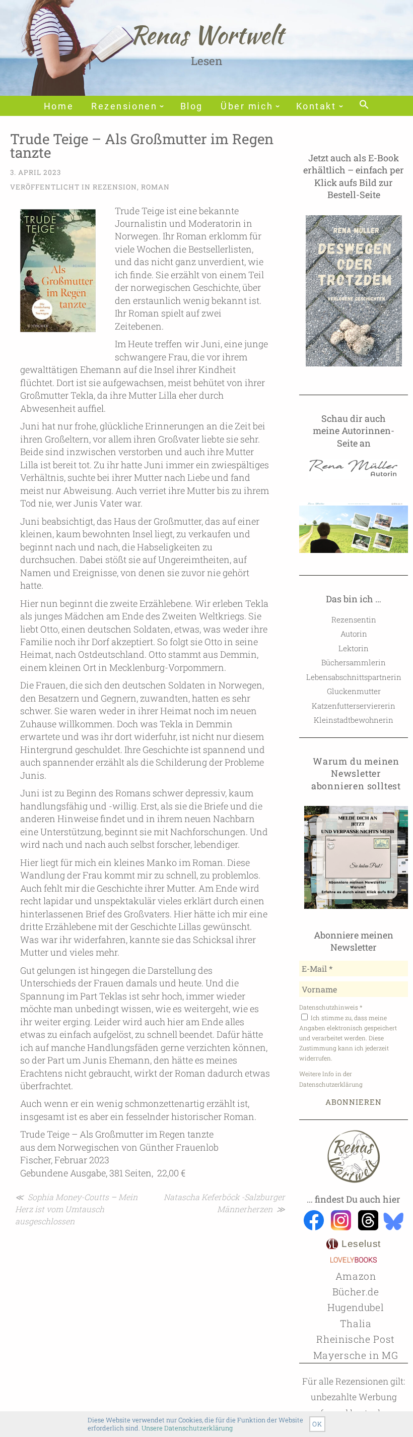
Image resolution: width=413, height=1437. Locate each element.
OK (317, 1424)
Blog (191, 106)
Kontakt (316, 106)
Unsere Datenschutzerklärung (187, 1428)
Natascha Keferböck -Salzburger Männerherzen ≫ (224, 1203)
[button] (364, 105)
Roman (155, 187)
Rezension (115, 187)
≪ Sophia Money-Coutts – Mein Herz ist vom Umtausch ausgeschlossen (76, 1209)
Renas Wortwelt (207, 34)
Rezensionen (124, 106)
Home (59, 106)
